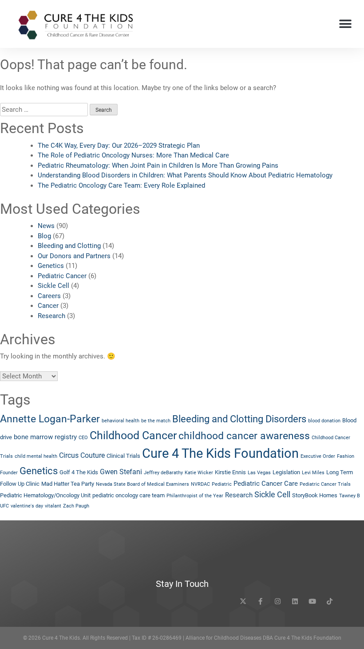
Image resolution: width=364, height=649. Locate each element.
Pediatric (222, 484)
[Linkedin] (295, 601)
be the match (155, 421)
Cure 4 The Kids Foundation (220, 453)
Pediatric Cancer (62, 276)
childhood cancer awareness (244, 436)
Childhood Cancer (133, 435)
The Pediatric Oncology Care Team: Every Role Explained (121, 185)
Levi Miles (313, 473)
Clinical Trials (123, 455)
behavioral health (120, 421)
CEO (83, 438)
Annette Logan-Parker (50, 419)
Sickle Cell (53, 286)
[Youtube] (312, 601)
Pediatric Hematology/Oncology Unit (45, 495)
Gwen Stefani (121, 472)
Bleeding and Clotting (69, 246)
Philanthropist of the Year (194, 496)
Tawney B (349, 496)
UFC (4, 506)
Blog (44, 236)
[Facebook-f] (260, 601)
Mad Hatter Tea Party (67, 483)
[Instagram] (277, 601)
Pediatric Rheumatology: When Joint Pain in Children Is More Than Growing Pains (158, 165)
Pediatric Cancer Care (265, 484)
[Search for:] (44, 110)
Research (51, 316)
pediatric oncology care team (128, 495)
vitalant (53, 506)
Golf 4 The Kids (78, 472)
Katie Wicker (199, 473)
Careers (49, 296)
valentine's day (27, 506)
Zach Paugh (76, 506)
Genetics (51, 266)
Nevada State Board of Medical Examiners (142, 484)
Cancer (48, 306)
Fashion (345, 456)
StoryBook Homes (314, 495)
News (46, 226)
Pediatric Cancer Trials (325, 484)
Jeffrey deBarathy (163, 473)
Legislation (286, 472)
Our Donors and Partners (74, 256)
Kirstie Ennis (230, 472)
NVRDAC (200, 484)
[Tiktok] (329, 601)
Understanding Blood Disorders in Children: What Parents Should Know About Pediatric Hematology (185, 175)
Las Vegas (259, 473)
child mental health (36, 456)
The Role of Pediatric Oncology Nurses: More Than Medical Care (133, 155)
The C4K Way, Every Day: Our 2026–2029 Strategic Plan (119, 145)
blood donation (324, 421)
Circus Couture (82, 455)
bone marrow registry (45, 437)
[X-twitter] (243, 601)
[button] (345, 24)
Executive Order (318, 456)
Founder (9, 473)
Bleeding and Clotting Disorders (239, 419)
